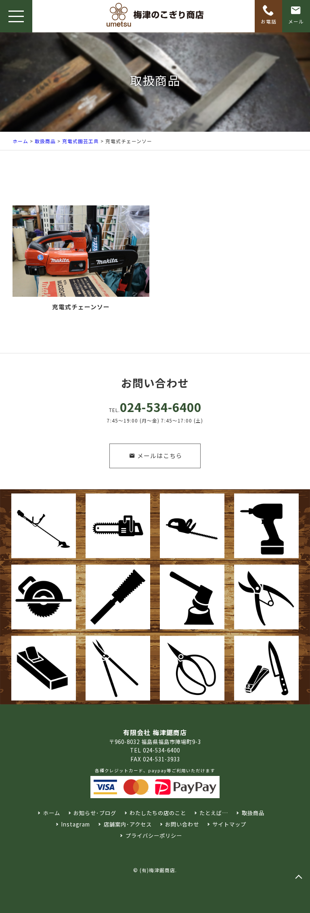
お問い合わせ (182, 824)
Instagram (75, 824)
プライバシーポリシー (154, 835)
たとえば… (213, 813)
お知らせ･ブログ (94, 813)
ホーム (20, 140)
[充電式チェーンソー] (81, 251)
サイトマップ (229, 824)
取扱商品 (45, 140)
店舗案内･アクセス (127, 824)
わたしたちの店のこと (158, 813)
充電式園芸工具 (80, 140)
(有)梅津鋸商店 (157, 870)
